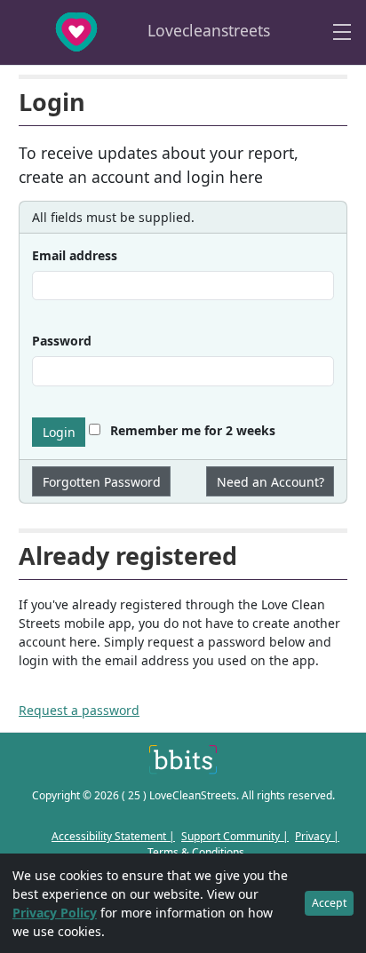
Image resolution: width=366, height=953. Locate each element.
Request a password (79, 710)
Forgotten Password (102, 481)
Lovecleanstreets (206, 30)
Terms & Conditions (195, 852)
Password (62, 340)
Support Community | (235, 836)
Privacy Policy (54, 912)
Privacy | (317, 836)
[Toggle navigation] (342, 32)
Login (59, 432)
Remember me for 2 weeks (191, 430)
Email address (74, 255)
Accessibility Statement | (113, 836)
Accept (329, 902)
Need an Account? (270, 481)
